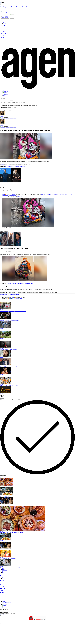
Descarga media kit (5, 94)
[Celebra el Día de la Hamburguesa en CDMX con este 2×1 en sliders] (5, 392)
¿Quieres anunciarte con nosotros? (8, 96)
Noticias (3, 20)
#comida (16, 298)
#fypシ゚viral (20, 298)
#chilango (13, 298)
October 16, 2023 (19, 196)
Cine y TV (3, 33)
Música (4, 27)
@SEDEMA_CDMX (69, 194)
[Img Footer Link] (3, 599)
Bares (4, 31)
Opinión (3, 37)
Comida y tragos (5, 29)
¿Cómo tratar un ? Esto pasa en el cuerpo (8, 558)
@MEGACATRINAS (5, 195)
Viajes (2, 35)
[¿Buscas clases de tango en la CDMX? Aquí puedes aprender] (5, 347)
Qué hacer (3, 25)
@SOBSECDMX (63, 194)
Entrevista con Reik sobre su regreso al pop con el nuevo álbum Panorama (10, 366)
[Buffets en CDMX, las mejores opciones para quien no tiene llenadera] (5, 383)
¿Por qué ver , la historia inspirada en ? (9, 505)
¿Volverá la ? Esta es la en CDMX (12, 567)
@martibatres (13, 194)
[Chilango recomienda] (6, 485)
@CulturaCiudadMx (43, 194)
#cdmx (13, 297)
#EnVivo (3, 194)
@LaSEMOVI (58, 194)
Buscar (10, 110)
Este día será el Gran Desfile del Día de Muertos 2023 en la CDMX (15, 166)
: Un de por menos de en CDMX (12, 486)
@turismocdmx (54, 194)
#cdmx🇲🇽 (10, 298)
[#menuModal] (0, 3)
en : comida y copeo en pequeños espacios (8, 496)
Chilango (2, 164)
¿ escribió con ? (9, 182)
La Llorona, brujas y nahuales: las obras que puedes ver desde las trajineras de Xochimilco (20, 283)
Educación (4, 23)
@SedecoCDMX (49, 194)
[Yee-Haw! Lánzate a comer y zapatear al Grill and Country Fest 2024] (5, 327)
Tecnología (4, 22)
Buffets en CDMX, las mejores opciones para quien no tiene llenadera (9, 385)
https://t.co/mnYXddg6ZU (12, 195)
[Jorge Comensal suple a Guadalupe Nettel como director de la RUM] (5, 356)
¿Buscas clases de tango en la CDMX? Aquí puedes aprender (8, 349)
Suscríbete (4, 95)
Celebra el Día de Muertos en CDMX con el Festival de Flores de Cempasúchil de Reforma (19, 229)
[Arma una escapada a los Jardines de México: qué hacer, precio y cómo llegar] (5, 337)
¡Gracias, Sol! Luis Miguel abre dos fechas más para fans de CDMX (9, 320)
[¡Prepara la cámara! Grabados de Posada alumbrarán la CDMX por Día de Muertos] (5, 539)
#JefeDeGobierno (9, 194)
